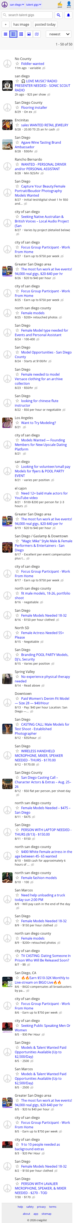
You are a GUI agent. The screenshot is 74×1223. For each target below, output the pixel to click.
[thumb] (13, 34)
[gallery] (29, 34)
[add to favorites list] (17, 63)
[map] (37, 34)
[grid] (21, 34)
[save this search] (68, 15)
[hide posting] (44, 68)
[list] (5, 34)
